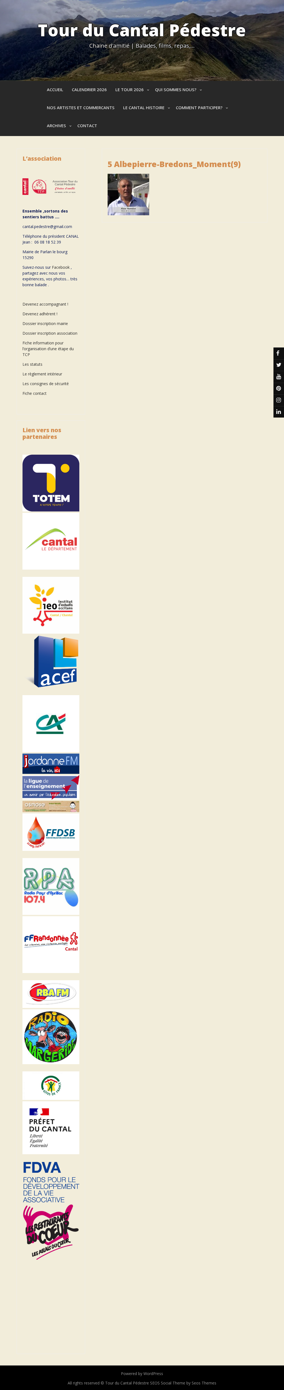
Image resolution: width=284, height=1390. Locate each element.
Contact (87, 125)
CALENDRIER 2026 (89, 89)
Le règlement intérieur (42, 374)
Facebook (61, 267)
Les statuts (32, 364)
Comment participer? (199, 107)
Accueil (55, 89)
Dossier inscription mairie (45, 323)
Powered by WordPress (142, 1373)
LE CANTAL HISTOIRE (143, 107)
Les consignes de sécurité (45, 383)
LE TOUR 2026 (129, 89)
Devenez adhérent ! (39, 313)
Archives (56, 125)
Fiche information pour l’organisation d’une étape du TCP (48, 348)
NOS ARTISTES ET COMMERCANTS (81, 107)
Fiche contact (34, 393)
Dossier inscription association (49, 333)
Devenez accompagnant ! (45, 304)
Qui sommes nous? (175, 89)
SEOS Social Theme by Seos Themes (183, 1383)
